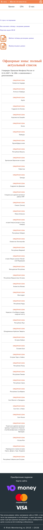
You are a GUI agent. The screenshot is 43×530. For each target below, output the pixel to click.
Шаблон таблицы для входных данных (21, 38)
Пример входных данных (17, 46)
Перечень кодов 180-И (7, 30)
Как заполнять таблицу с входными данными (15, 26)
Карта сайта (21, 481)
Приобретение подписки (21, 477)
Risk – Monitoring (14, 1)
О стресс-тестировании (8, 20)
